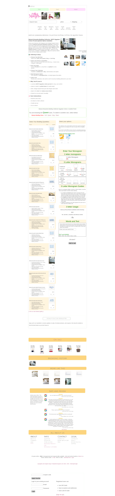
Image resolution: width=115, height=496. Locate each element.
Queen (49, 115)
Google (76, 463)
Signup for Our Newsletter (56, 318)
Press (59, 442)
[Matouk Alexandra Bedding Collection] (83, 56)
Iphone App (47, 440)
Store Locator (48, 442)
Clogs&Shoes (57, 28)
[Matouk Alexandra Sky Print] (83, 63)
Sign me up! (60, 494)
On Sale (57, 340)
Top (39, 9)
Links (31, 442)
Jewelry (68, 28)
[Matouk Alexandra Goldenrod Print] (77, 63)
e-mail (53, 457)
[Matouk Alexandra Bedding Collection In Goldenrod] (77, 56)
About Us (33, 438)
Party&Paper (73, 28)
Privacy (73, 440)
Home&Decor (62, 28)
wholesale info (67, 457)
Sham (57, 115)
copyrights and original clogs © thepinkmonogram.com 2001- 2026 (53, 463)
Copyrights (74, 438)
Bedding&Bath (51, 28)
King (53, 115)
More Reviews (64, 429)
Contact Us (61, 438)
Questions (47, 438)
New (75, 9)
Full (46, 115)
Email (45, 484)
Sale (57, 9)
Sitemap (72, 463)
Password (46, 488)
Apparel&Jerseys (40, 28)
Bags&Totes (45, 28)
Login (31, 443)
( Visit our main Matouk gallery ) (36, 311)
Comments (33, 440)
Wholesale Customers (50, 447)
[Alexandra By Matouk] (66, 56)
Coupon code (47, 474)
